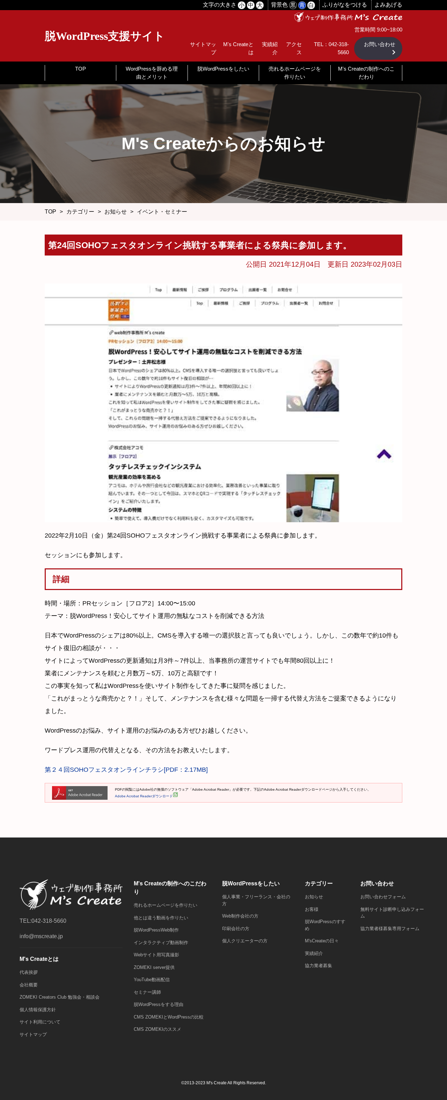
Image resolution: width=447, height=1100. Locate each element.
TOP (80, 69)
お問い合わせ (379, 44)
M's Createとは (39, 959)
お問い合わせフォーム (383, 896)
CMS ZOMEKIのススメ (157, 1029)
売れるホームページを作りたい (295, 73)
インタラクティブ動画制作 (161, 942)
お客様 (311, 909)
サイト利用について (40, 1021)
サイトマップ (33, 1034)
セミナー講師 (147, 992)
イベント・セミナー (162, 212)
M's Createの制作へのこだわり (366, 73)
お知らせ (115, 212)
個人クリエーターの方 (245, 940)
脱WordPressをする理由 (158, 1004)
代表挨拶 (29, 972)
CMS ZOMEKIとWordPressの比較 (169, 1017)
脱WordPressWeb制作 (156, 930)
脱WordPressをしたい (223, 69)
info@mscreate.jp (41, 936)
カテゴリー (80, 212)
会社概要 (29, 984)
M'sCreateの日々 (322, 940)
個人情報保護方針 (38, 1009)
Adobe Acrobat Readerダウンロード (144, 796)
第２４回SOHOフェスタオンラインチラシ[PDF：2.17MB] (126, 769)
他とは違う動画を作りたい (161, 917)
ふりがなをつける (344, 5)
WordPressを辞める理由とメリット (152, 73)
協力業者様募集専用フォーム (389, 928)
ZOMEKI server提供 (154, 967)
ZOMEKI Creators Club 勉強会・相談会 (60, 997)
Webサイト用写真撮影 (156, 954)
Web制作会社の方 (240, 916)
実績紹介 (314, 953)
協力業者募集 (318, 965)
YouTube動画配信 (152, 979)
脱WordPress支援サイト (105, 36)
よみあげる (388, 5)
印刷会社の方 (235, 928)
